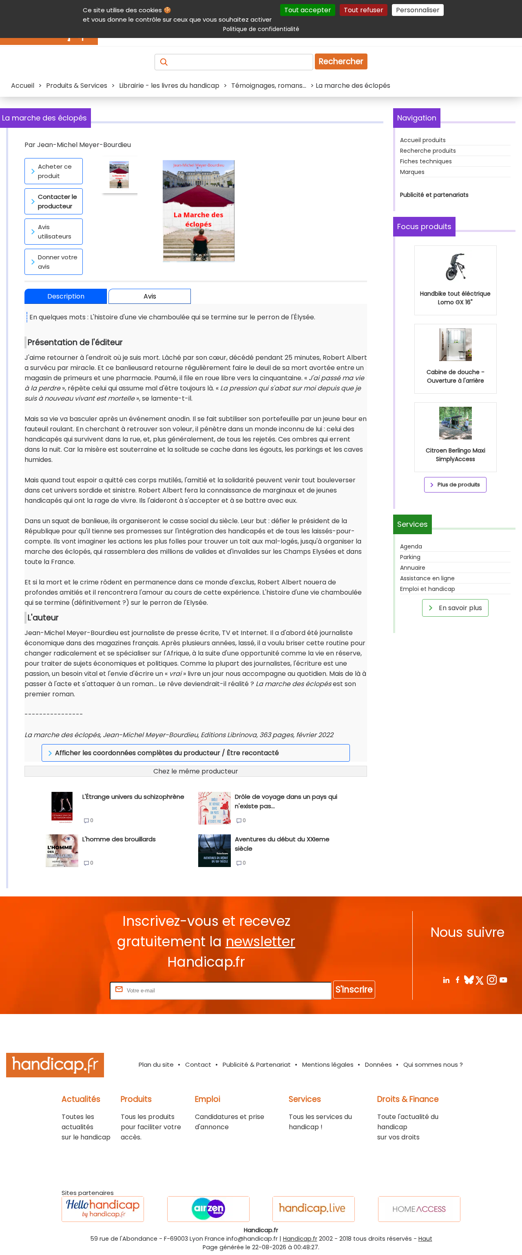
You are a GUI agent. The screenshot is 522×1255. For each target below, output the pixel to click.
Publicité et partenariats (434, 195)
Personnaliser (418, 10)
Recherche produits (428, 151)
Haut (425, 1239)
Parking (410, 557)
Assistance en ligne (427, 578)
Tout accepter (307, 10)
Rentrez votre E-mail (75, 990)
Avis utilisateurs (54, 232)
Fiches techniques (426, 161)
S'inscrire (354, 989)
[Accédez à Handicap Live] (313, 1209)
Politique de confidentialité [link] (261, 29)
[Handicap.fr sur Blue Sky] (468, 979)
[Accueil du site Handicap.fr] (55, 1066)
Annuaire (412, 568)
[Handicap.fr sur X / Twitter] (480, 979)
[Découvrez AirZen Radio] (208, 1209)
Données (378, 1064)
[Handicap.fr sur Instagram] (491, 979)
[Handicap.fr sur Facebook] (457, 979)
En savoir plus (459, 608)
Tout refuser (363, 10)
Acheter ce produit (55, 171)
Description (65, 296)
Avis (150, 296)
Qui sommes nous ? (433, 1064)
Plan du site (156, 1064)
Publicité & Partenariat (257, 1064)
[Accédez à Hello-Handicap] (103, 1209)
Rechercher (341, 61)
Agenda (411, 546)
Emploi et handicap (427, 589)
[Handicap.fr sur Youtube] (503, 979)
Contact (198, 1064)
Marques (412, 172)
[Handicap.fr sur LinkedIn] (446, 979)
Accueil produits (423, 140)
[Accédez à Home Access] (419, 1209)
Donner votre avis (57, 262)
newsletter (260, 941)
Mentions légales (328, 1064)
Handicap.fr (300, 1239)
